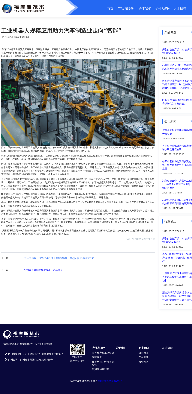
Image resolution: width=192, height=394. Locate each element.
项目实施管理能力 (101, 369)
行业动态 (143, 362)
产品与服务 (125, 8)
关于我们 (145, 8)
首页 (110, 8)
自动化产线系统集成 (103, 352)
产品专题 (143, 357)
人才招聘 (180, 8)
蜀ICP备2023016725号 (110, 381)
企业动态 (162, 8)
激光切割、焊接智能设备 (103, 363)
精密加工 (97, 357)
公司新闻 (143, 352)
